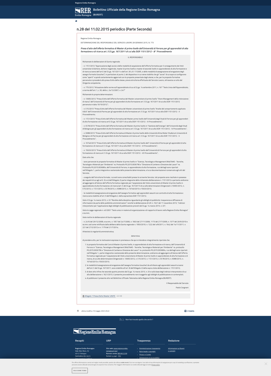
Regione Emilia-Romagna (85, 2)
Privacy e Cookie (145, 354)
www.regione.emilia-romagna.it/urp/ (117, 349)
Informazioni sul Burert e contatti (176, 349)
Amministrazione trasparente (149, 348)
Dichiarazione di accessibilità (149, 357)
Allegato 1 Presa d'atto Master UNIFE (100, 296)
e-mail (114, 356)
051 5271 (87, 356)
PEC (119, 356)
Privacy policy (156, 365)
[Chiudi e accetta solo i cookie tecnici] (266, 363)
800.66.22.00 (122, 353)
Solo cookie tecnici (79, 370)
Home (76, 21)
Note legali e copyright (147, 351)
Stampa (190, 311)
